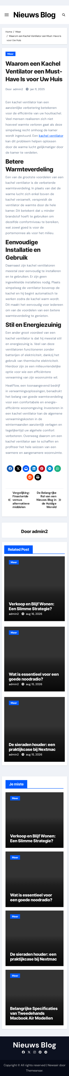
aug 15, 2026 (34, 684)
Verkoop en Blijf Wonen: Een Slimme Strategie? (31, 606)
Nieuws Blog (34, 14)
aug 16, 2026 (34, 614)
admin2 (18, 89)
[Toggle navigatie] (7, 15)
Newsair (53, 1065)
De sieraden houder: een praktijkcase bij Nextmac (32, 747)
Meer (10, 54)
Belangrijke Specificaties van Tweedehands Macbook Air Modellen (34, 1013)
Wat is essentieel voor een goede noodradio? (34, 676)
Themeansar (34, 1070)
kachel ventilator (51, 136)
